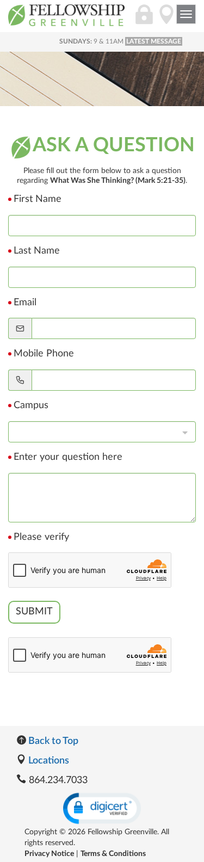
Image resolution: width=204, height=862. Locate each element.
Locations (47, 761)
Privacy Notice (49, 854)
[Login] (144, 20)
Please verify (41, 537)
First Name (37, 199)
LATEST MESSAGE (153, 41)
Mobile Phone (44, 354)
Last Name (37, 251)
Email (25, 302)
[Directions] (166, 20)
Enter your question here (68, 457)
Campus (31, 405)
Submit (34, 612)
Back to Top (52, 741)
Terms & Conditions (113, 854)
